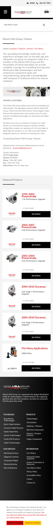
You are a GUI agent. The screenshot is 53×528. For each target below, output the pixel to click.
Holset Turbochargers (12, 443)
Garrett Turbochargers (12, 435)
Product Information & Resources (35, 463)
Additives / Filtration (34, 426)
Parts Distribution (10, 468)
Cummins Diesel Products (13, 428)
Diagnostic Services (11, 457)
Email (32, 3)
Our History (38, 49)
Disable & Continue (32, 523)
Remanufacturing (10, 464)
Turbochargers (32, 419)
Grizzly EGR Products (12, 439)
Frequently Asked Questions (33, 458)
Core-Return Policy (34, 468)
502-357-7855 (45, 3)
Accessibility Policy (34, 475)
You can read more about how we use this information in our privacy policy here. (26, 515)
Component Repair (11, 461)
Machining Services (11, 453)
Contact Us (31, 483)
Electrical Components (35, 430)
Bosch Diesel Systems (12, 424)
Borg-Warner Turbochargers (9, 420)
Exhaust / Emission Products (34, 434)
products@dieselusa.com (22, 148)
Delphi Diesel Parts (11, 432)
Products (21, 49)
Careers (29, 479)
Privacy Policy (32, 472)
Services (30, 49)
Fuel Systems (32, 422)
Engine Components (34, 439)
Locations (13, 49)
